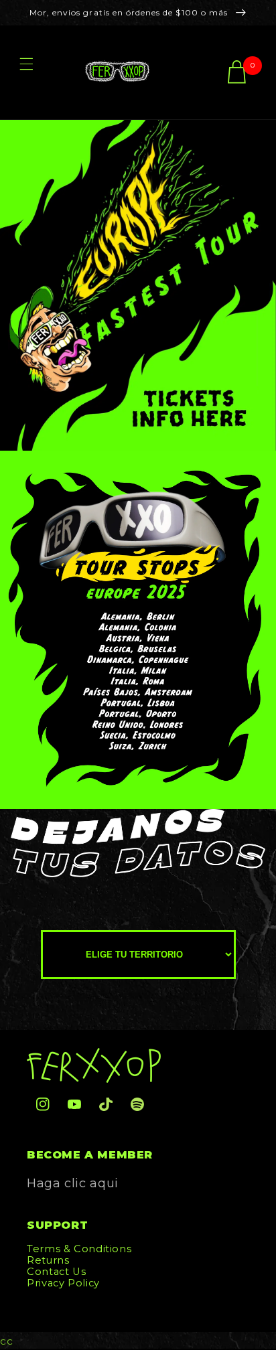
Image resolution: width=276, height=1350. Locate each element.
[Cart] (237, 72)
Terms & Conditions (79, 1249)
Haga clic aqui (73, 1183)
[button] (26, 72)
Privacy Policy (63, 1283)
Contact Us (56, 1272)
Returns (48, 1260)
